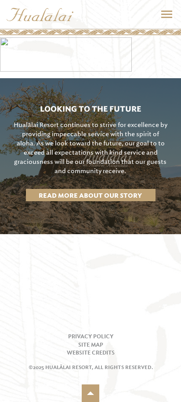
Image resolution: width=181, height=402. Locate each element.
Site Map (90, 344)
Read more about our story (90, 195)
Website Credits (91, 352)
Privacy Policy (90, 336)
